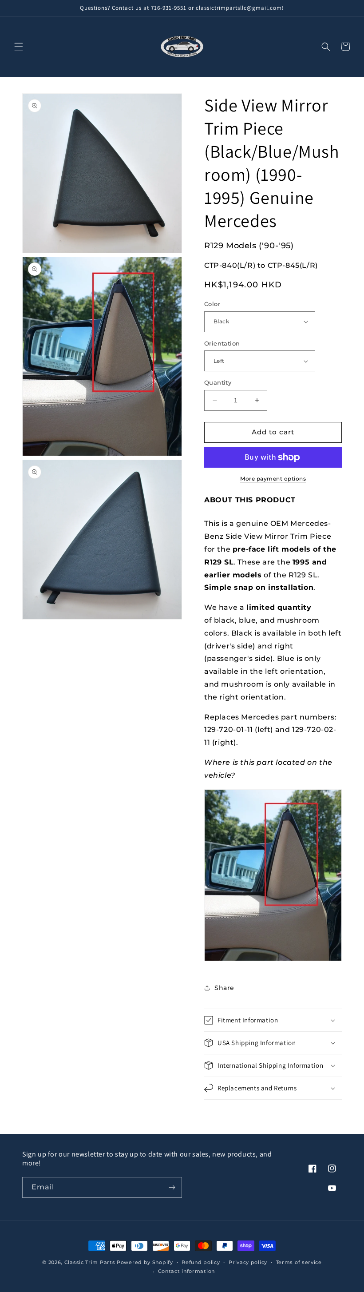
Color (212, 303)
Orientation (222, 343)
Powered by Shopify (145, 1262)
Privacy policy (248, 1262)
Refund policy (201, 1262)
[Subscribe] (172, 1187)
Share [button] (224, 988)
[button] (18, 46)
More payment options (273, 478)
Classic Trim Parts (89, 1262)
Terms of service (299, 1262)
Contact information (186, 1271)
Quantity (217, 382)
